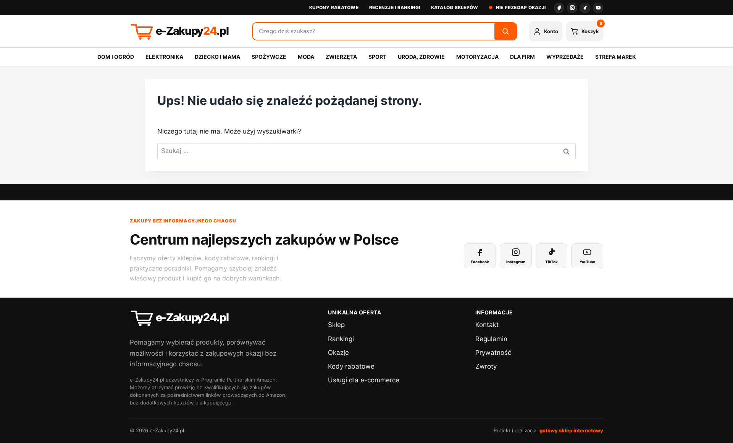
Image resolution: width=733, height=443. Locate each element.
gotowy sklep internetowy (571, 430)
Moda (306, 56)
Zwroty (486, 366)
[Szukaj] (505, 31)
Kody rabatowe (351, 366)
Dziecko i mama (217, 56)
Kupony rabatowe (333, 7)
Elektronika (164, 56)
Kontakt (487, 325)
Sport (377, 56)
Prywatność (493, 352)
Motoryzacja (477, 56)
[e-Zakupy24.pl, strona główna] (185, 31)
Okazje (338, 352)
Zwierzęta (341, 56)
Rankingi (341, 339)
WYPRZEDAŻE (565, 56)
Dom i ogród (115, 56)
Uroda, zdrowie (421, 56)
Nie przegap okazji (521, 7)
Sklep (336, 325)
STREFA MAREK (615, 56)
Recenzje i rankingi (394, 7)
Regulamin (491, 339)
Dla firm (522, 56)
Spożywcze (269, 56)
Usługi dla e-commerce (363, 380)
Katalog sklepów (454, 7)
